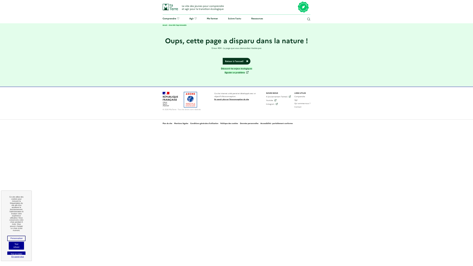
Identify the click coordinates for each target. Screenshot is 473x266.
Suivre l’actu (234, 18)
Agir (191, 18)
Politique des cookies (229, 123)
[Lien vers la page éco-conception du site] (303, 7)
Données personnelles (249, 123)
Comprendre (169, 18)
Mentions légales (181, 123)
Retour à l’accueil (234, 61)
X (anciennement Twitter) (276, 96)
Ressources (257, 18)
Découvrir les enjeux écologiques (236, 68)
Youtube (269, 100)
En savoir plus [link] (17, 257)
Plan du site (167, 123)
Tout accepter (16, 254)
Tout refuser (16, 245)
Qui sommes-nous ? (302, 103)
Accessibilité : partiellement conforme (276, 123)
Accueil (165, 25)
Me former (212, 18)
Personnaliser (16, 238)
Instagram (270, 104)
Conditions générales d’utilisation (204, 123)
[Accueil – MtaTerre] (170, 10)
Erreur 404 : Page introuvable (177, 25)
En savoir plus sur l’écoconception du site (231, 99)
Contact (297, 107)
